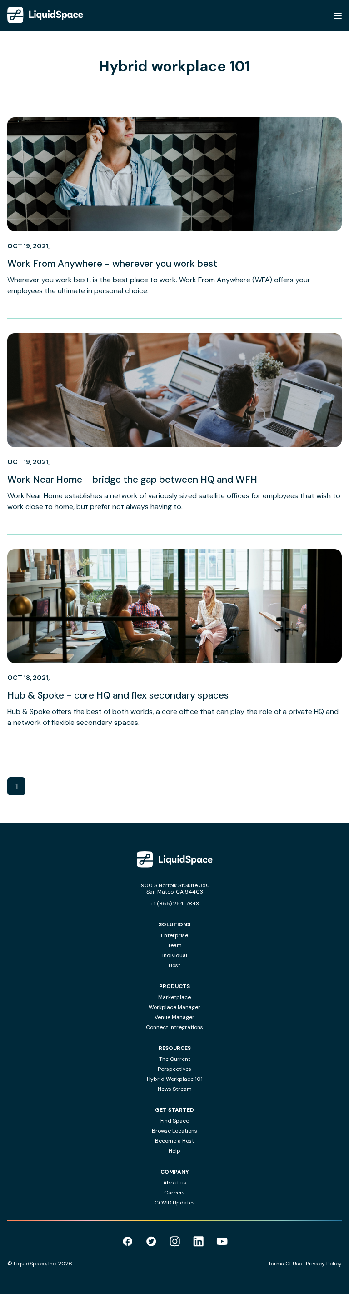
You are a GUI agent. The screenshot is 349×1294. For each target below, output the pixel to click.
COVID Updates (175, 1202)
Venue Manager (174, 1017)
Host (174, 965)
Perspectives (174, 1069)
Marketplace (174, 997)
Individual (174, 955)
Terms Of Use (285, 1263)
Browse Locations (174, 1131)
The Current (174, 1059)
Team (175, 945)
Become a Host (174, 1141)
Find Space (174, 1121)
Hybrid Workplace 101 (175, 1079)
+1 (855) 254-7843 (174, 903)
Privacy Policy (324, 1263)
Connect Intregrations (174, 1027)
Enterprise (174, 935)
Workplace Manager (174, 1007)
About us (174, 1182)
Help (174, 1151)
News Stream (175, 1089)
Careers (174, 1192)
